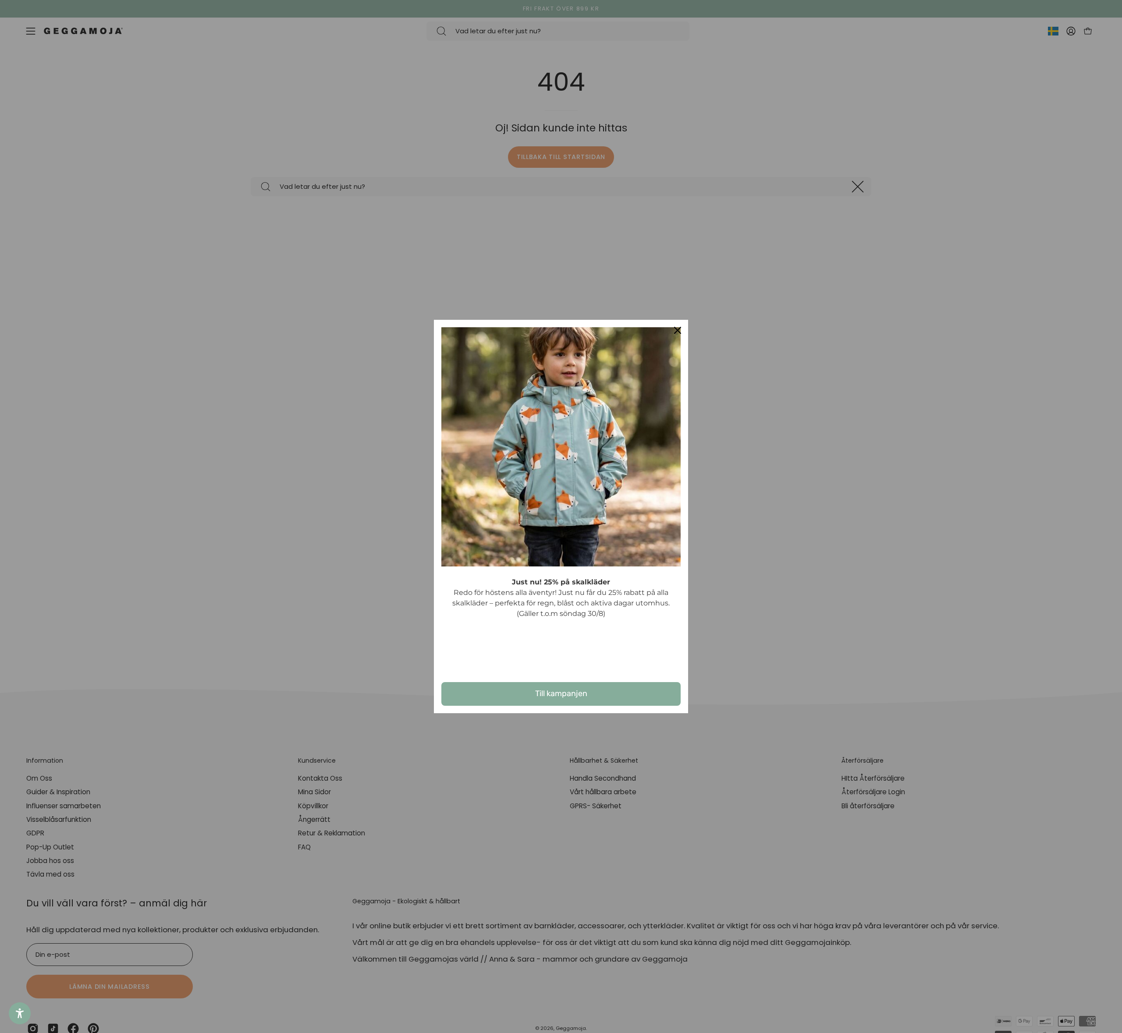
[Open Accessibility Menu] (20, 1013)
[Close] (677, 330)
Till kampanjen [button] (561, 693)
